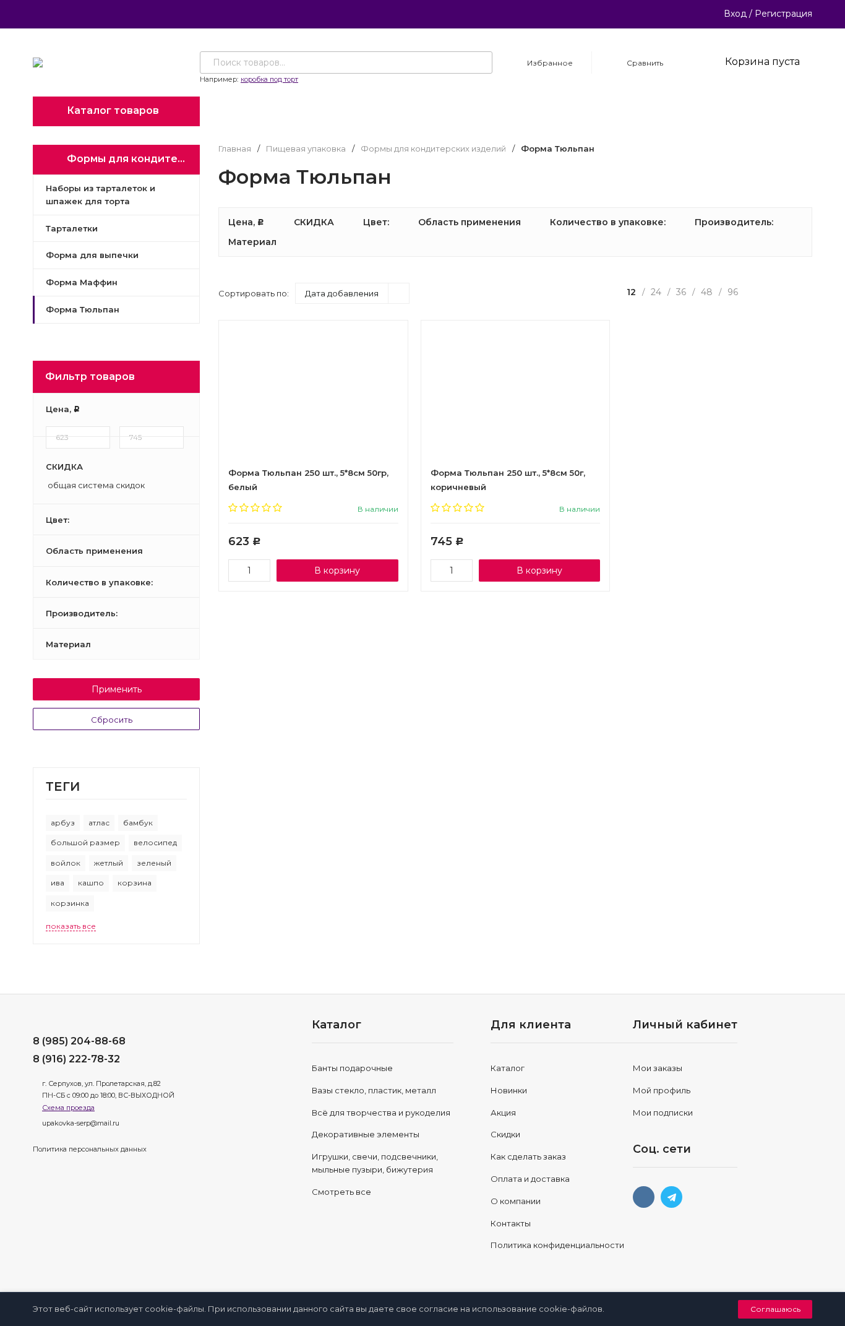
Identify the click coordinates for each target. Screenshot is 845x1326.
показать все (71, 926)
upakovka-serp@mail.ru (80, 1123)
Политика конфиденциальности (557, 1245)
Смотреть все (341, 1192)
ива (57, 882)
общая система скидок (95, 485)
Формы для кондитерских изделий (433, 149)
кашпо (91, 882)
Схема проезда (68, 1107)
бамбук (138, 822)
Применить (117, 689)
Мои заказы (657, 1068)
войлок (65, 862)
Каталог (508, 1068)
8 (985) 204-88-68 (79, 1041)
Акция (503, 1112)
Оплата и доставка (530, 1179)
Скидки (505, 1134)
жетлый (108, 862)
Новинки (509, 1090)
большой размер (85, 842)
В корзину (337, 570)
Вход (735, 13)
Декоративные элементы (365, 1134)
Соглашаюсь (775, 1309)
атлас (98, 822)
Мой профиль (661, 1090)
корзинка (70, 903)
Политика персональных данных (90, 1149)
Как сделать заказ (528, 1156)
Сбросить (112, 720)
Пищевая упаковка (306, 149)
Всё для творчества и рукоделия (381, 1112)
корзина (135, 882)
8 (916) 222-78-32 (76, 1059)
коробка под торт (269, 79)
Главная (234, 149)
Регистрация (783, 13)
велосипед (155, 842)
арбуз (63, 822)
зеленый (154, 862)
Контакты (511, 1223)
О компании (516, 1201)
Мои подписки (663, 1112)
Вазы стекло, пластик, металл (374, 1090)
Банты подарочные (352, 1068)
